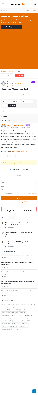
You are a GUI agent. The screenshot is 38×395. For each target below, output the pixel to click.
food (22, 309)
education (6, 309)
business (31, 304)
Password (4, 186)
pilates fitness (18, 94)
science (25, 323)
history (28, 315)
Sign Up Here (25, 202)
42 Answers (11, 237)
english (15, 309)
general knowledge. (8, 312)
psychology (6, 323)
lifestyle (5, 318)
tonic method (5, 96)
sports (5, 326)
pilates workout (26, 94)
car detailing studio (8, 307)
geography (6, 315)
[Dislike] (7, 86)
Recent (15, 120)
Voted (4, 120)
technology (14, 326)
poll (27, 320)
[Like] (7, 81)
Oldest (9, 120)
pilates (3, 94)
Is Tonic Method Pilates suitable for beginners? (17, 255)
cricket (18, 307)
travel (15, 329)
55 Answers (11, 227)
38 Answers (11, 246)
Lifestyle (13, 86)
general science (21, 312)
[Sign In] (35, 4)
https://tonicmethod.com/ (19, 151)
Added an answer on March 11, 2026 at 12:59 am (18, 127)
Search (5, 11)
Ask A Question (32, 11)
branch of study (21, 304)
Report (5, 112)
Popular (4, 218)
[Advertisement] (19, 48)
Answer (12, 105)
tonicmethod (6, 329)
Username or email (6, 179)
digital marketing (28, 307)
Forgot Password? (32, 193)
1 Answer (6, 257)
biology (11, 304)
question (16, 323)
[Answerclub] (19, 4)
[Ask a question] (34, 391)
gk (14, 315)
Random (21, 120)
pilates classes (10, 94)
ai (4, 304)
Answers (11, 218)
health (21, 315)
